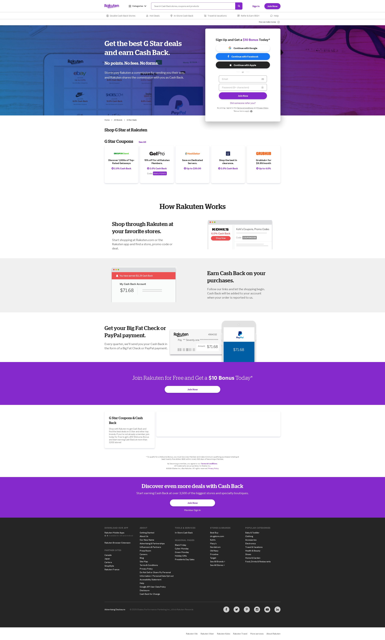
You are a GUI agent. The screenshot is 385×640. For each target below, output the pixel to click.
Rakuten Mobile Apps (114, 532)
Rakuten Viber (207, 633)
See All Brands (216, 561)
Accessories (250, 540)
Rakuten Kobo (223, 633)
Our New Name (147, 540)
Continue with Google (245, 48)
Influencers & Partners (150, 547)
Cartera (108, 562)
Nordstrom (215, 547)
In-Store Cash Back (183, 15)
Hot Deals (155, 15)
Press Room (145, 550)
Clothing (249, 536)
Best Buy (214, 532)
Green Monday (182, 552)
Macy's (213, 543)
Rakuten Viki (192, 633)
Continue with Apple (245, 65)
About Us (144, 536)
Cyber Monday (182, 548)
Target (213, 558)
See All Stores (216, 565)
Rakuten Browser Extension (118, 542)
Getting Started (147, 532)
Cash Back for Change (150, 594)
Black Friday (180, 545)
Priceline (214, 554)
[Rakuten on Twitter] (237, 609)
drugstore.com (217, 536)
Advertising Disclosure (115, 609)
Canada (108, 555)
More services (256, 633)
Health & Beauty (252, 550)
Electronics (250, 543)
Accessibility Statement (150, 579)
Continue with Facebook (244, 56)
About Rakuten (273, 633)
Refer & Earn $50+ (250, 15)
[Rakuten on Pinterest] (247, 609)
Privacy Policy (262, 108)
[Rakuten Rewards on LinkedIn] (277, 609)
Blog (142, 558)
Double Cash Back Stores (122, 15)
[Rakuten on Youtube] (267, 609)
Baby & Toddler (252, 532)
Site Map (144, 561)
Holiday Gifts (181, 555)
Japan (107, 558)
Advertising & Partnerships (152, 543)
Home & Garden (252, 558)
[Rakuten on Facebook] (226, 609)
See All (142, 141)
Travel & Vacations (217, 15)
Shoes (248, 554)
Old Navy (214, 550)
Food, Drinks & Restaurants (258, 561)
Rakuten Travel (240, 633)
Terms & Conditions (245, 108)
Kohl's (212, 540)
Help (276, 15)
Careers (143, 554)
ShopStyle (109, 566)
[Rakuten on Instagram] (257, 609)
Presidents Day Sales (184, 559)
